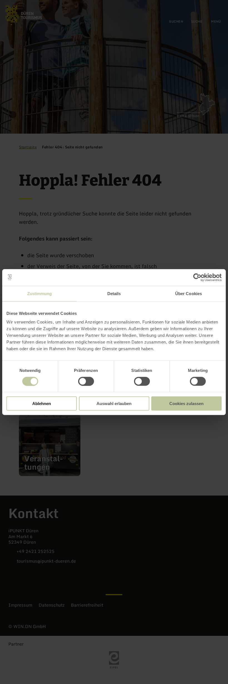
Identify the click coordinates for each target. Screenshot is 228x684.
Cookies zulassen (186, 403)
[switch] (86, 381)
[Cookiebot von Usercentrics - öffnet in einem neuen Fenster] (197, 277)
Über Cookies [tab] (188, 293)
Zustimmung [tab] (39, 293)
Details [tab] (114, 293)
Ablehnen (41, 403)
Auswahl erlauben (114, 403)
